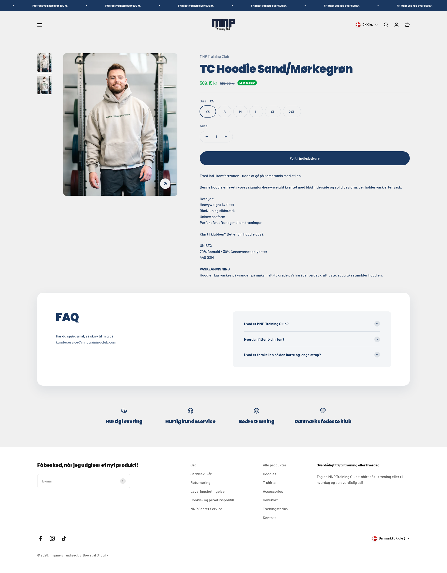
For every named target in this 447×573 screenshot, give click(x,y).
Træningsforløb (275, 508)
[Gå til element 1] (44, 63)
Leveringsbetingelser (208, 491)
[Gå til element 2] (44, 86)
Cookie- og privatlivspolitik (212, 500)
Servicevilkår (201, 474)
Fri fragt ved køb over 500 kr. (33, 5)
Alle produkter (274, 465)
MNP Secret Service (206, 508)
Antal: (205, 126)
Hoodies (269, 474)
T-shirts (269, 482)
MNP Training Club (214, 56)
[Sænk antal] (206, 136)
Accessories (273, 491)
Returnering (200, 482)
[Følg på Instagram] (52, 538)
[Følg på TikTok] (64, 538)
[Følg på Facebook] (40, 538)
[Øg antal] (226, 136)
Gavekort (270, 500)
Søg (193, 465)
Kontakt (269, 517)
